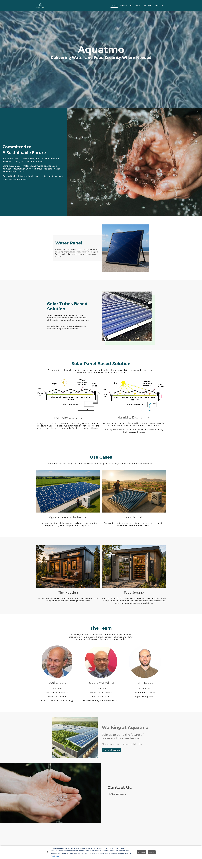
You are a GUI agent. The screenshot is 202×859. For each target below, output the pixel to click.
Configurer (54, 856)
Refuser (152, 852)
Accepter (141, 852)
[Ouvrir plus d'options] (163, 6)
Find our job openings (111, 750)
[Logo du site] (40, 5)
